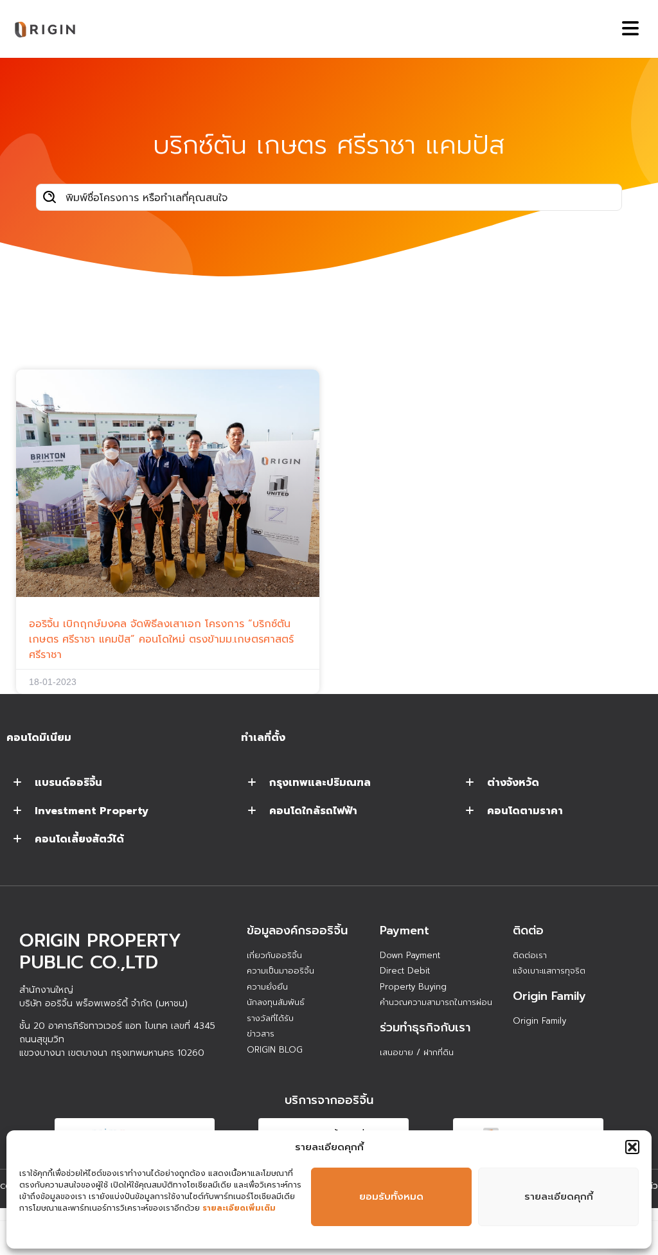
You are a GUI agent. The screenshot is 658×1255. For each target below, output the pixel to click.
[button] (632, 1147)
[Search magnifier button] (49, 197)
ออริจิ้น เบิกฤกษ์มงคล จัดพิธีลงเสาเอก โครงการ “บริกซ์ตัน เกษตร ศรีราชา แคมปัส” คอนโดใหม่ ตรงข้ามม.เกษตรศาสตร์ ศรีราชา (161, 639)
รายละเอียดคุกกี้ (558, 1196)
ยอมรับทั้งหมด (391, 1196)
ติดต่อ (528, 930)
